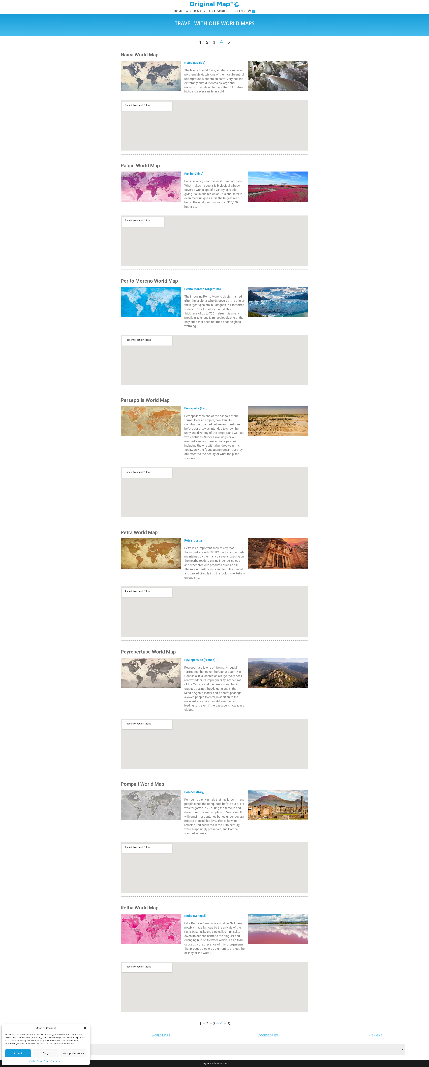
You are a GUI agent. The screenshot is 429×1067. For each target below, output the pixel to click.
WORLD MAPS (161, 1035)
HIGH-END (375, 1035)
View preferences (73, 1053)
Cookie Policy (35, 1061)
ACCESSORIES (268, 1035)
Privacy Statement (52, 1061)
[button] (84, 1028)
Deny (46, 1053)
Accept (18, 1053)
